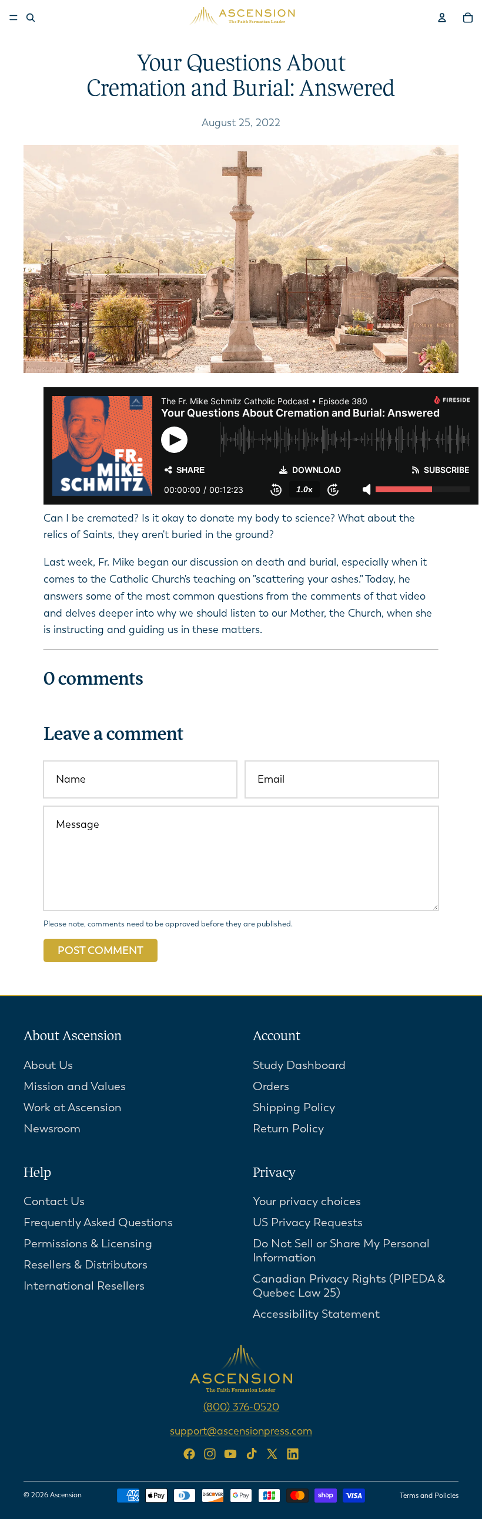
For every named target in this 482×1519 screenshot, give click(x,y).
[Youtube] (230, 1454)
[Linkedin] (293, 1454)
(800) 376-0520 (241, 1407)
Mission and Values (75, 1086)
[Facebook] (189, 1454)
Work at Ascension (73, 1107)
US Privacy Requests (308, 1223)
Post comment (100, 950)
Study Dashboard (299, 1065)
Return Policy (288, 1128)
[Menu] (13, 17)
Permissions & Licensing (88, 1244)
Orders (271, 1086)
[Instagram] (210, 1454)
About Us (48, 1065)
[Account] (442, 18)
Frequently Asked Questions (98, 1223)
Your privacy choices (307, 1202)
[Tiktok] (252, 1454)
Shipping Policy (294, 1107)
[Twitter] (272, 1454)
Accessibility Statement (316, 1314)
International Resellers (84, 1286)
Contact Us (54, 1202)
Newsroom (52, 1128)
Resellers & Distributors (86, 1265)
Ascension (66, 1495)
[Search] (30, 18)
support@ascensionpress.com (241, 1431)
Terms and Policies (429, 1495)
